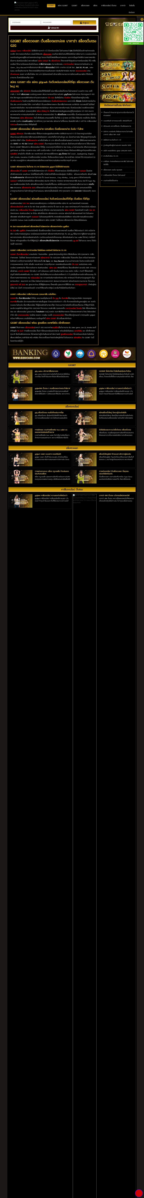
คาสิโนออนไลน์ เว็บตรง (108, 5)
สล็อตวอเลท (85, 5)
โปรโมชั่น (132, 5)
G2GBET (51, 5)
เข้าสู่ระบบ (85, 23)
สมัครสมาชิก (55, 28)
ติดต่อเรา (132, 12)
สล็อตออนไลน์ (72, 406)
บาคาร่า (122, 5)
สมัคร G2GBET (63, 5)
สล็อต (95, 5)
